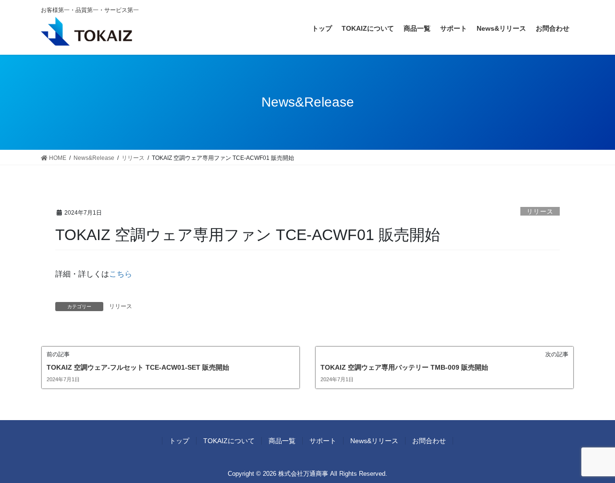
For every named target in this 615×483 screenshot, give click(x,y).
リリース (540, 211)
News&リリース (374, 441)
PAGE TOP (591, 460)
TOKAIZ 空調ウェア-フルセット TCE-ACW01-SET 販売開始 (138, 367)
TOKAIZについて (229, 441)
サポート (322, 441)
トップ (179, 441)
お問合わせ (429, 441)
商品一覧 (282, 441)
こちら (120, 274)
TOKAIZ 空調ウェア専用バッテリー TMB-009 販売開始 (404, 367)
